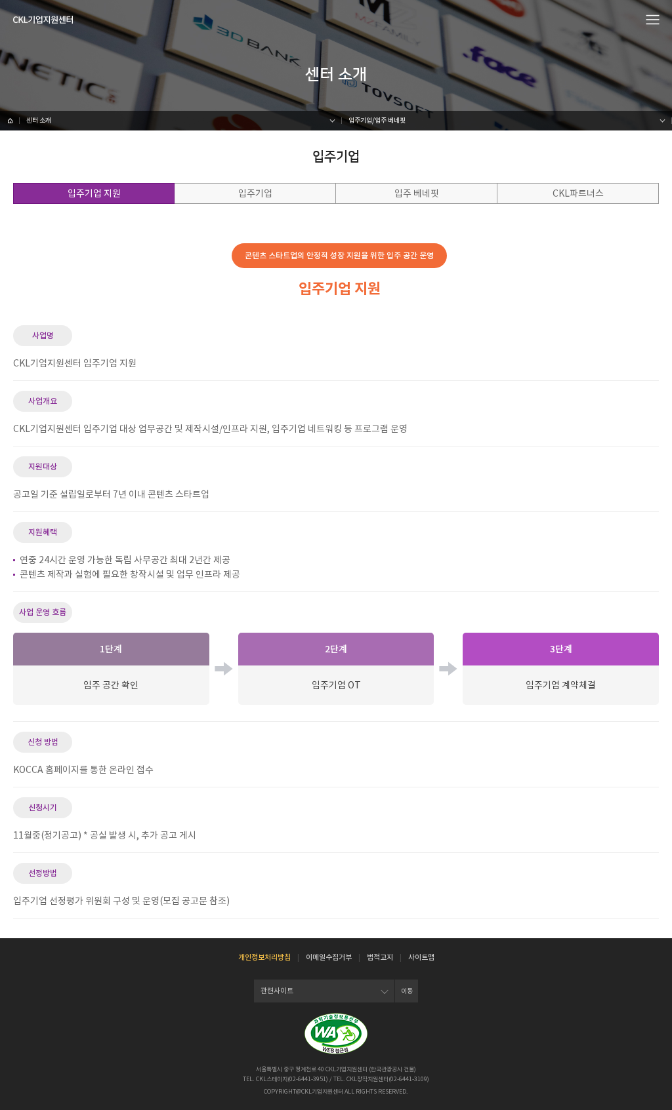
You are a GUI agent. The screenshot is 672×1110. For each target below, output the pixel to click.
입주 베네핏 (416, 193)
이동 (407, 991)
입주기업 (255, 193)
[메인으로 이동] (43, 20)
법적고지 (380, 957)
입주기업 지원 (94, 193)
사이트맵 (421, 957)
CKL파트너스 (578, 193)
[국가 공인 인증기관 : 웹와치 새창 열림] (336, 1033)
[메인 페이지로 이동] (10, 120)
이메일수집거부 (329, 957)
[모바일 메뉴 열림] (653, 19)
